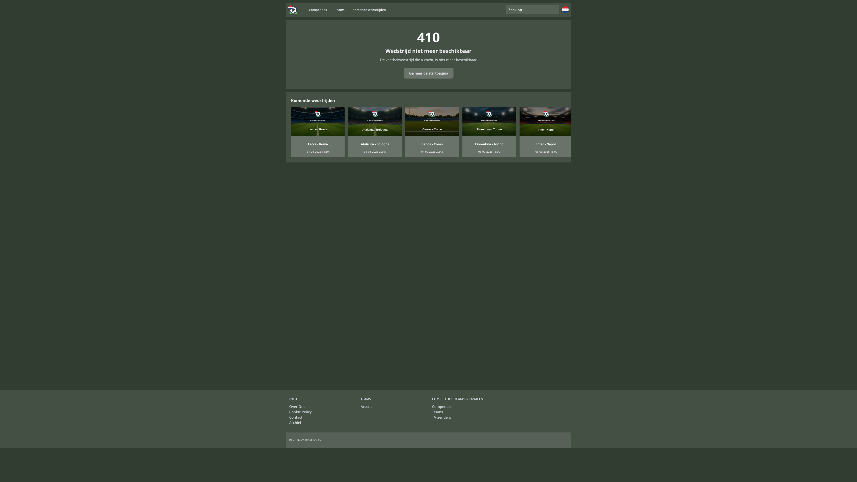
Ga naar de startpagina (428, 73)
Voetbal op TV (311, 440)
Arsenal (367, 406)
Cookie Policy (300, 411)
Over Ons (297, 406)
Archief (295, 422)
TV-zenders (441, 417)
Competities (442, 406)
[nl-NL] (292, 9)
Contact (295, 417)
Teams (437, 411)
